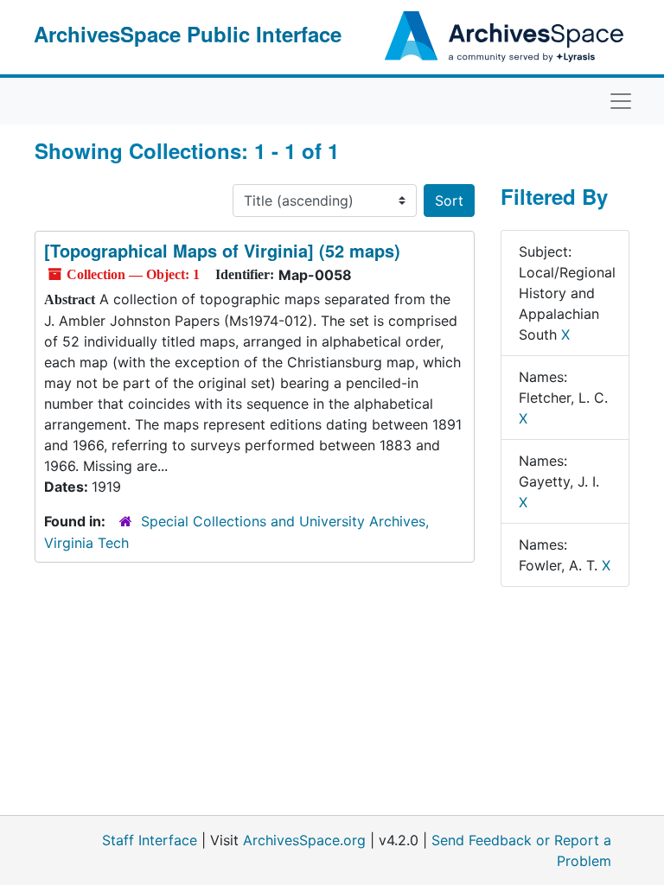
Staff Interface (149, 840)
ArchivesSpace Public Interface (188, 33)
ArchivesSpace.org (304, 840)
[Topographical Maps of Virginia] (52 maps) (222, 250)
